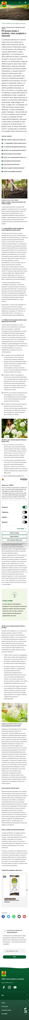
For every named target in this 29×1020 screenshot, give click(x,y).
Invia (14, 957)
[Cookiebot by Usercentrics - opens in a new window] (20, 479)
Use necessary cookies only (14, 540)
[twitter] (8, 916)
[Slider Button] (26, 890)
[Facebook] (4, 987)
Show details (20, 528)
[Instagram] (9, 987)
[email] (19, 916)
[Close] (20, 2)
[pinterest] (24, 916)
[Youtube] (15, 987)
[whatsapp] (14, 916)
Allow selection (14, 536)
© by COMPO (4, 1014)
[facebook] (3, 916)
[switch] (25, 512)
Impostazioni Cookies (6, 1010)
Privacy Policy (5, 1006)
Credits (3, 1002)
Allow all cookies (14, 533)
